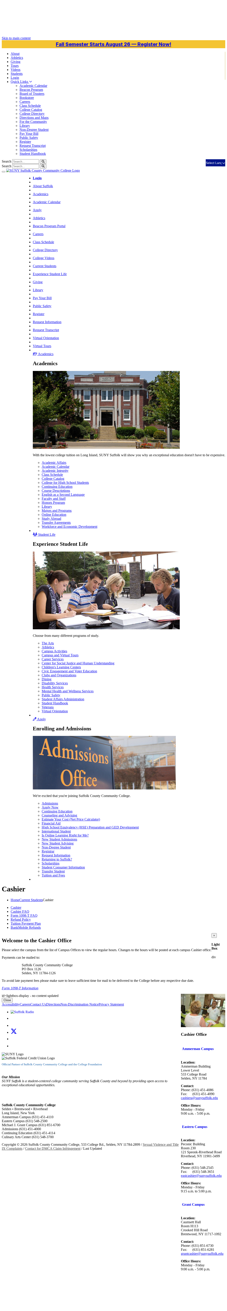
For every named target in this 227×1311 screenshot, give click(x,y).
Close (7, 1000)
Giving (15, 62)
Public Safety (29, 137)
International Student (56, 831)
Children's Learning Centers (61, 667)
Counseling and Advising (59, 815)
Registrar (48, 851)
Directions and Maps (34, 118)
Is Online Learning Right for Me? (65, 835)
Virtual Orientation (46, 338)
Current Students (44, 266)
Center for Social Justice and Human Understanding (78, 663)
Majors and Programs (57, 510)
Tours (15, 66)
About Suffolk (43, 186)
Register (25, 141)
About (15, 54)
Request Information (47, 322)
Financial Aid (51, 823)
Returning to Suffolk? (57, 859)
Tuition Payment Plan (26, 923)
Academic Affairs (54, 462)
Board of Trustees (32, 94)
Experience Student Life (50, 274)
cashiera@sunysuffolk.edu (199, 1098)
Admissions (50, 803)
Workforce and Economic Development (69, 526)
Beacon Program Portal (49, 226)
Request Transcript (33, 145)
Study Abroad (51, 518)
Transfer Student (53, 871)
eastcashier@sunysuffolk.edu (201, 1176)
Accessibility (11, 1004)
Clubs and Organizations (59, 675)
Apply (37, 210)
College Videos (43, 258)
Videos (15, 70)
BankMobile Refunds (26, 927)
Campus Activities (54, 651)
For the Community (33, 122)
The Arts (48, 643)
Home (15, 900)
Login (15, 78)
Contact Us (38, 1004)
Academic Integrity (55, 470)
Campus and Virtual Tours (60, 655)
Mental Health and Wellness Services (68, 691)
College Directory (32, 114)
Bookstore (27, 98)
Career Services (53, 659)
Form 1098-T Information (20, 988)
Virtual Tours (42, 346)
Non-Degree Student (34, 129)
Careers (25, 102)
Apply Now (50, 807)
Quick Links (20, 82)
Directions (53, 1004)
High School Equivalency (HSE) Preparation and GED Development (90, 827)
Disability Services (55, 683)
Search (6, 161)
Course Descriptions (56, 490)
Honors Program (53, 502)
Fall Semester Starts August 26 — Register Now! (113, 44)
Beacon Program (31, 90)
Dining (46, 679)
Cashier (16, 907)
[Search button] (43, 161)
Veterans (48, 707)
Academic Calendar (33, 86)
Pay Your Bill (29, 133)
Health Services (53, 687)
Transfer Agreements (56, 522)
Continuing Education (57, 486)
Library (25, 126)
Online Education (54, 514)
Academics (40, 194)
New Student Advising (58, 843)
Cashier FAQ (20, 911)
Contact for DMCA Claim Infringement (52, 1148)
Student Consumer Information (63, 867)
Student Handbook (33, 153)
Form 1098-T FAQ (24, 915)
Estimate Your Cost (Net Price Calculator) (71, 819)
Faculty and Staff (54, 498)
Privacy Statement (111, 1004)
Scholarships (28, 149)
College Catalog (31, 110)
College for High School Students (65, 482)
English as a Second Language (63, 494)
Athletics (17, 58)
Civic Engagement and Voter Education (69, 671)
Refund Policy (21, 919)
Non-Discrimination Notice (80, 1004)
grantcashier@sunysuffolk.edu (202, 1253)
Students (17, 74)
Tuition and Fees (53, 875)
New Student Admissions (59, 839)
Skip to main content (16, 38)
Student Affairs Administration (63, 699)
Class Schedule (30, 106)
